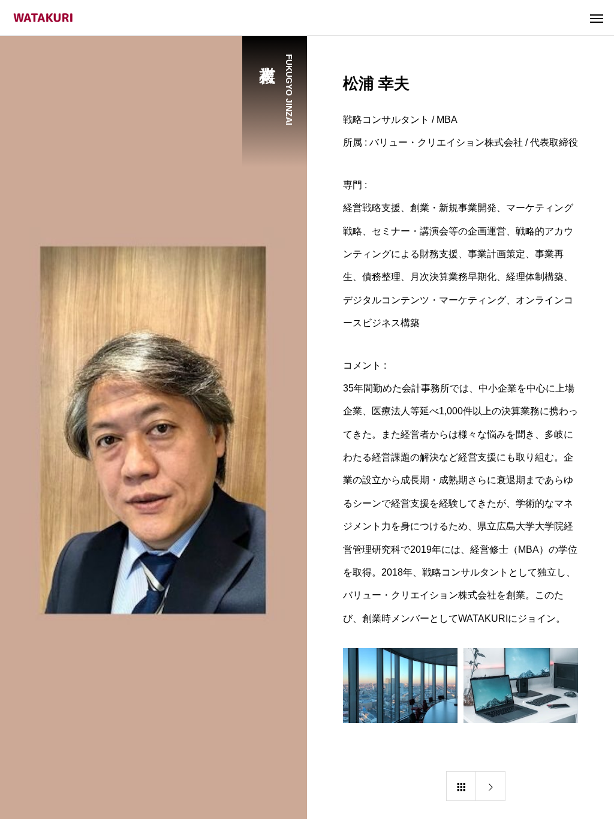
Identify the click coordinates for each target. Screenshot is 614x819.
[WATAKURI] (43, 18)
